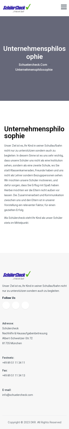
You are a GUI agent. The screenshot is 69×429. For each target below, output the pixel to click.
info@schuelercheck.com (17, 394)
